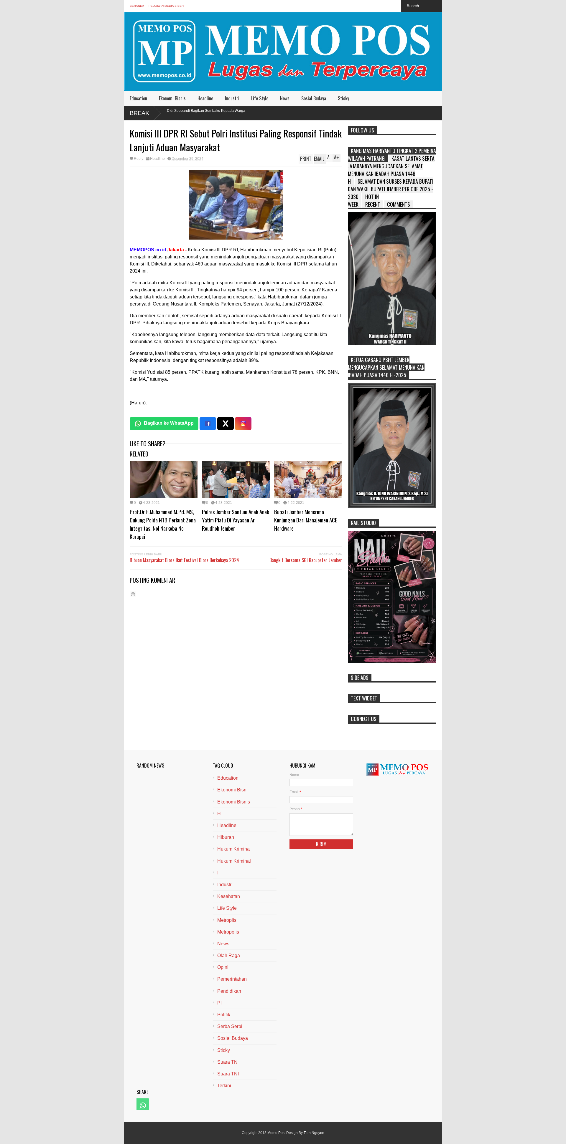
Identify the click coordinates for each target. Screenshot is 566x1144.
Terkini (224, 1085)
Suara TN (227, 1062)
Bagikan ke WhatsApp (169, 423)
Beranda (137, 5)
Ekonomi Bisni (232, 789)
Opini (222, 967)
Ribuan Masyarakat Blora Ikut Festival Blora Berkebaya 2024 (184, 560)
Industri (232, 98)
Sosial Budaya (313, 98)
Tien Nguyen (314, 1133)
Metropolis (228, 931)
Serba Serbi (229, 1026)
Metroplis (226, 920)
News (284, 98)
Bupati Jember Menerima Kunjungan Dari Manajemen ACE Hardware (305, 519)
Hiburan (225, 837)
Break (139, 113)
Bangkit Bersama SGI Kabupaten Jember (305, 560)
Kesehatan (228, 896)
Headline (205, 98)
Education (138, 98)
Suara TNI (228, 1073)
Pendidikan (229, 991)
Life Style (259, 98)
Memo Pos (275, 1133)
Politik (223, 1014)
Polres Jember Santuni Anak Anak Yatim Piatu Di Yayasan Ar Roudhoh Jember (235, 519)
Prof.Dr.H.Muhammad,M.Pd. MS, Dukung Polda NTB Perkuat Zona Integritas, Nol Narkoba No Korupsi (163, 523)
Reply (138, 159)
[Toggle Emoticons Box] (133, 594)
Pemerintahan (232, 979)
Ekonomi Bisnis (172, 98)
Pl (219, 1002)
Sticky (343, 98)
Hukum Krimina (233, 848)
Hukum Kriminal (234, 861)
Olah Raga (228, 955)
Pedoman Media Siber (166, 5)
